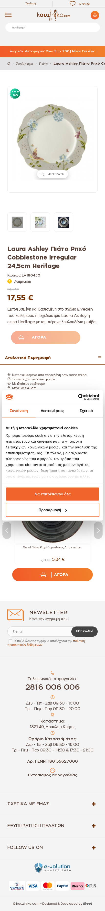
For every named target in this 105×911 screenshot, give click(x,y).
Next (98, 530)
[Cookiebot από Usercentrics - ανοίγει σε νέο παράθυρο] (78, 397)
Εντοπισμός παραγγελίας (52, 775)
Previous (6, 530)
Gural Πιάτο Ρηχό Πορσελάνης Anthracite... (52, 547)
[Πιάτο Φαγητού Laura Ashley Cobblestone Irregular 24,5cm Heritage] (17, 222)
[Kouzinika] (52, 15)
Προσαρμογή (50, 510)
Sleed (87, 903)
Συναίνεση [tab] (19, 410)
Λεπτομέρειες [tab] (52, 410)
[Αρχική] (8, 64)
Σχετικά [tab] (86, 410)
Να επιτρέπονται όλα (53, 494)
